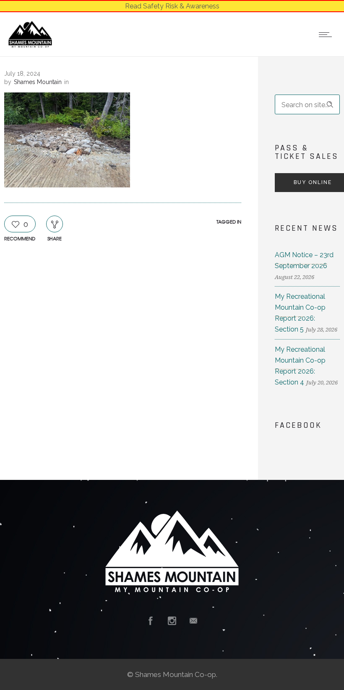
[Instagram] (172, 620)
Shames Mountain (38, 82)
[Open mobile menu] (327, 34)
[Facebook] (150, 620)
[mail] (193, 620)
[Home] (30, 45)
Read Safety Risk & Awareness (172, 6)
